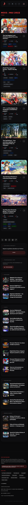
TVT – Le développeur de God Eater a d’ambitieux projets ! (10, 109)
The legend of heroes (8, 84)
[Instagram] (9, 240)
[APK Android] (12, 4)
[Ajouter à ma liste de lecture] (20, 36)
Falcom (11, 77)
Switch (11, 46)
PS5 (5, 46)
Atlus (5, 339)
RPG (4, 82)
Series (14, 226)
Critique (5, 77)
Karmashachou (22, 477)
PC (10, 44)
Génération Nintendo (6, 475)
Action (5, 44)
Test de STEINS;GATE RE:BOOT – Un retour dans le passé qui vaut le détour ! (17, 312)
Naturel (11, 216)
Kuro (12, 41)
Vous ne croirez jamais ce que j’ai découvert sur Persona (16, 368)
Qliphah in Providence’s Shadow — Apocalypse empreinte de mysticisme (16, 279)
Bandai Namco (8, 413)
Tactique (10, 155)
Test (16, 46)
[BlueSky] (12, 240)
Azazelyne (21, 475)
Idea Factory (6, 186)
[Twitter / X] (2, 240)
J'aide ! (14, 252)
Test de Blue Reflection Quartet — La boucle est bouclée (16, 320)
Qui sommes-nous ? (6, 493)
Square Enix (7, 380)
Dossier (10, 116)
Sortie (5, 228)
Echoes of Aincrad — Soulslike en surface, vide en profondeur (17, 418)
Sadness (11, 74)
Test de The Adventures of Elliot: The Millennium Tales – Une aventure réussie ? (17, 401)
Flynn (11, 113)
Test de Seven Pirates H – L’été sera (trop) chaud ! (10, 177)
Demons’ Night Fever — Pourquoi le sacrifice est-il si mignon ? (17, 287)
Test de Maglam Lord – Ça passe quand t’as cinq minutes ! (10, 37)
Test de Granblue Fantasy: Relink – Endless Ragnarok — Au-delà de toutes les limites (17, 328)
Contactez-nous (5, 486)
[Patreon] (16, 240)
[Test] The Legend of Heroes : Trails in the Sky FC (10, 69)
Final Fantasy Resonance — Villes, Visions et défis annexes (17, 393)
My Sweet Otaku (14, 477)
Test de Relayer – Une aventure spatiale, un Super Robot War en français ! (9, 143)
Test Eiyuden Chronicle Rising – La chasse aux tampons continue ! (9, 211)
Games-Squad (4, 479)
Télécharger (9, 267)
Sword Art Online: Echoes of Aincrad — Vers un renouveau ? (17, 434)
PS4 (15, 44)
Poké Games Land (5, 477)
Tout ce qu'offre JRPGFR (7, 495)
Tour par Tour (7, 86)
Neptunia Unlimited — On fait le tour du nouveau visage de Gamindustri (16, 295)
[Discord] (5, 240)
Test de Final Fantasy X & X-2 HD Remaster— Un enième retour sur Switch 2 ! (17, 385)
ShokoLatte (14, 475)
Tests (5, 307)
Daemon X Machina (7, 150)
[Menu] (23, 4)
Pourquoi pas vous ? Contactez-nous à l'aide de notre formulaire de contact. (13, 466)
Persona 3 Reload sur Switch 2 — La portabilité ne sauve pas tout (17, 360)
